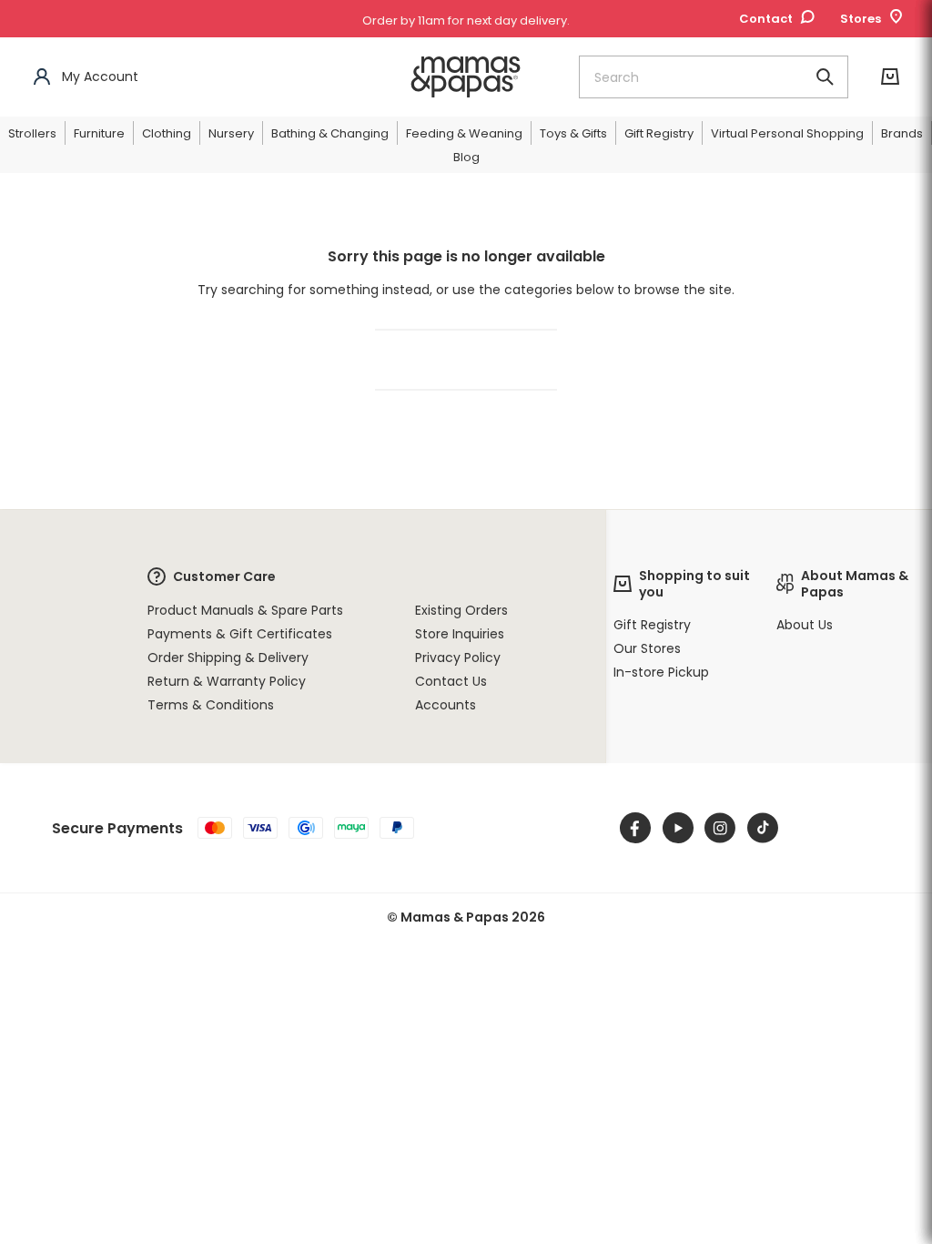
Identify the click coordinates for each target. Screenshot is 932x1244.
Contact (766, 18)
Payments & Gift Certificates (239, 634)
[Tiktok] (762, 827)
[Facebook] (635, 827)
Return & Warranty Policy (226, 681)
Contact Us (451, 681)
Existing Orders (461, 610)
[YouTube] (678, 827)
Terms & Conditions (210, 705)
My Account (100, 76)
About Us (804, 625)
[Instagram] (719, 827)
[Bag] (890, 77)
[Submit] (824, 77)
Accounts (445, 705)
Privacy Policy (458, 657)
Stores (860, 18)
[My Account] (42, 77)
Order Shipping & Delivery (228, 657)
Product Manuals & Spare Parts (245, 610)
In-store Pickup (661, 672)
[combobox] (713, 77)
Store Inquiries (459, 634)
